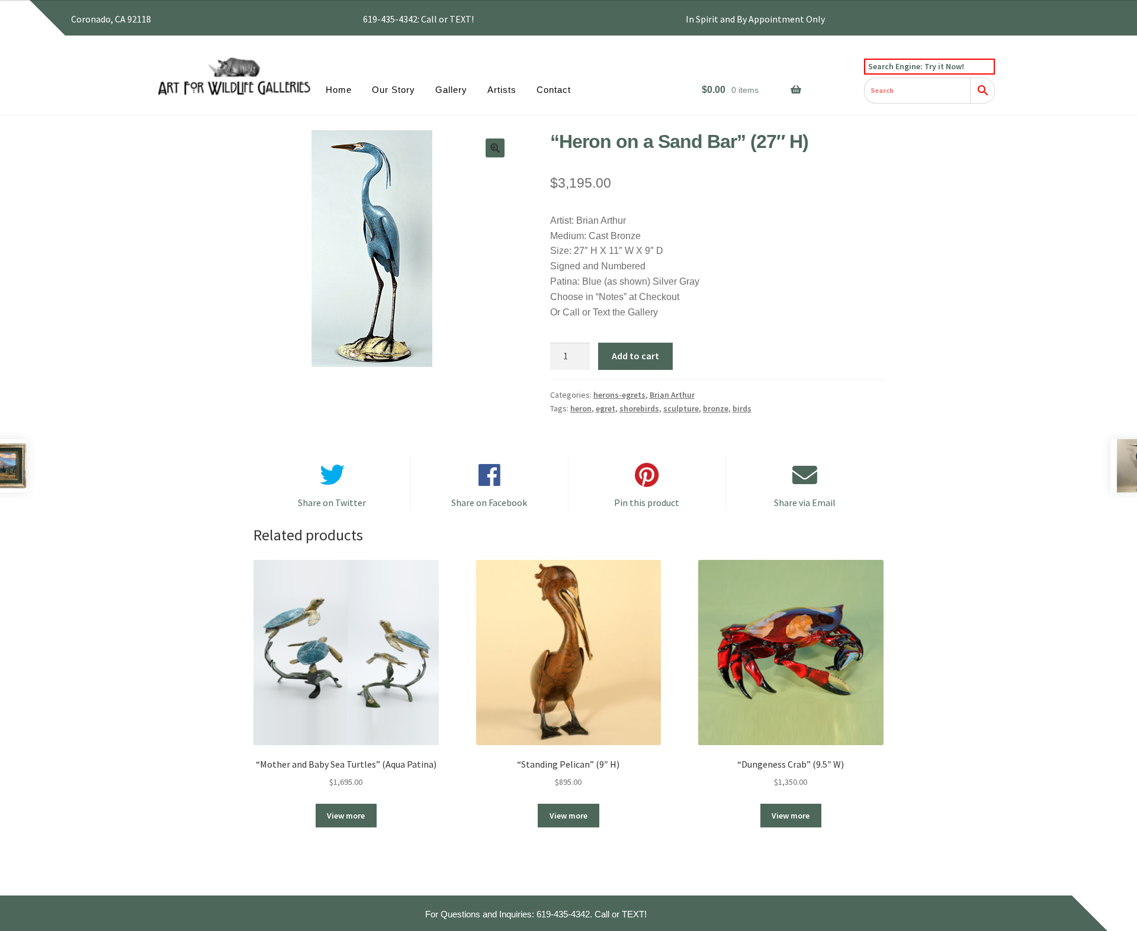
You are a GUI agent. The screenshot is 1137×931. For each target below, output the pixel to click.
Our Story (393, 90)
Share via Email (805, 502)
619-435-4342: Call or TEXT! (418, 19)
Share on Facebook (489, 502)
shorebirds (639, 408)
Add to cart (635, 356)
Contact (554, 90)
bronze (715, 408)
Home (339, 90)
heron (581, 408)
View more (346, 815)
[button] (495, 147)
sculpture (681, 408)
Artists (501, 90)
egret (605, 408)
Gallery (451, 90)
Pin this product (646, 502)
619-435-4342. (564, 914)
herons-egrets (619, 394)
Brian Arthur (672, 394)
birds (742, 408)
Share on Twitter (332, 502)
